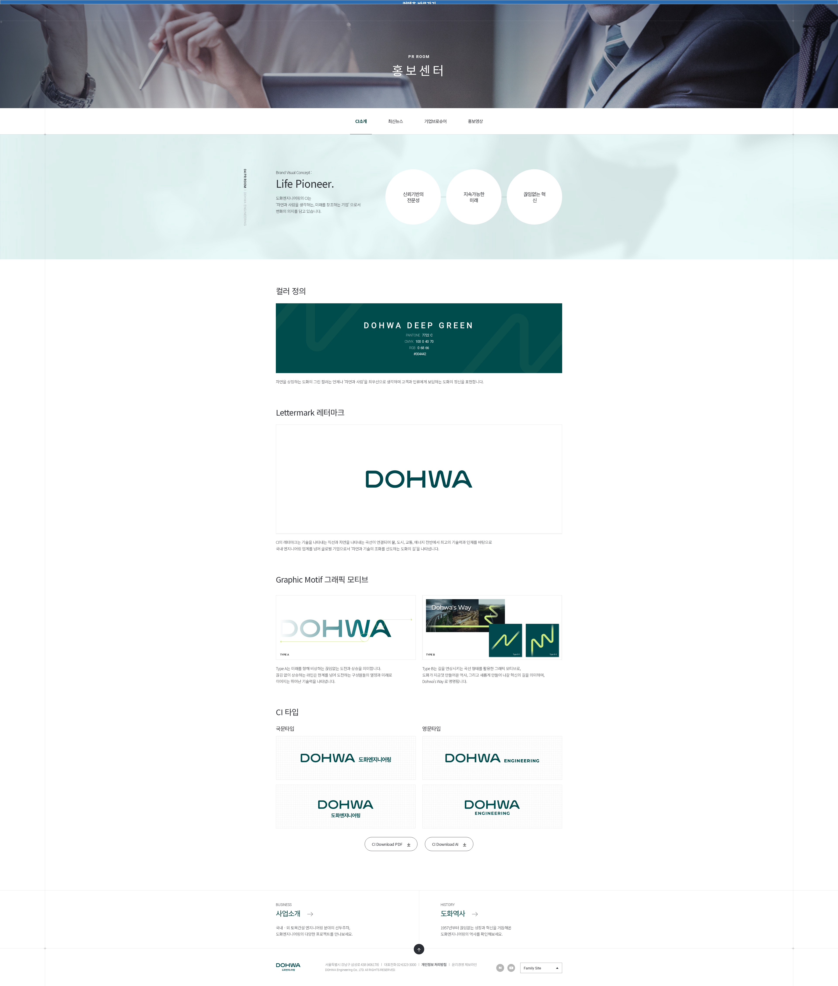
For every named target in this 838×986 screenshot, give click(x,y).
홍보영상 (475, 121)
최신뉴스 (395, 121)
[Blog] (500, 968)
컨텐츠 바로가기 (419, 2)
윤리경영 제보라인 (464, 964)
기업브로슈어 (435, 121)
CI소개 (361, 121)
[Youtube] (511, 968)
